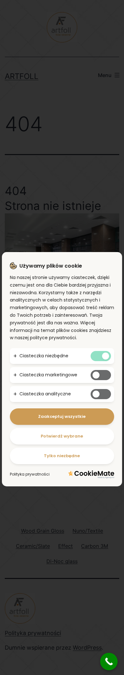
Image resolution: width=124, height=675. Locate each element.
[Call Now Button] (109, 661)
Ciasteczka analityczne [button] (45, 394)
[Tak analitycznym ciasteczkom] (101, 394)
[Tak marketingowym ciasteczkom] (101, 375)
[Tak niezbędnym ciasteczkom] (101, 356)
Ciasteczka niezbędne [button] (43, 356)
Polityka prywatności (30, 474)
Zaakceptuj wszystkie (62, 416)
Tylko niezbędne (62, 456)
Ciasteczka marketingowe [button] (48, 375)
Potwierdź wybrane (62, 436)
